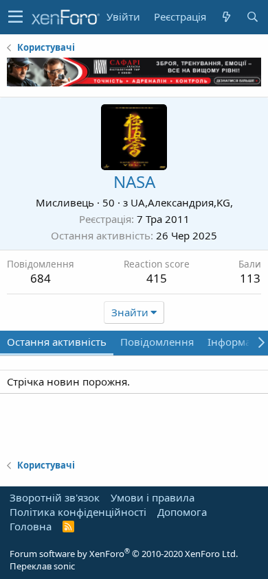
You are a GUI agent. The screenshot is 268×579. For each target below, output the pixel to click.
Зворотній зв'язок (55, 497)
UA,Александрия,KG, (182, 202)
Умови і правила (152, 497)
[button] (15, 17)
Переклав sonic (42, 566)
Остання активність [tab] (57, 341)
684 (40, 278)
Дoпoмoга (182, 512)
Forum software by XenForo (124, 553)
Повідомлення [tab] (157, 341)
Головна (31, 526)
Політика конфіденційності (78, 512)
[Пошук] (252, 16)
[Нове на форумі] (226, 16)
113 (250, 278)
